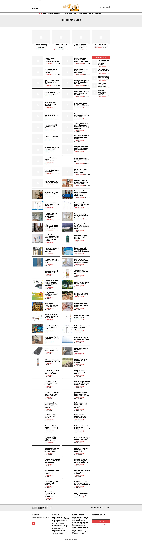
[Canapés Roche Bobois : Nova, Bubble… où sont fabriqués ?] (37, 105)
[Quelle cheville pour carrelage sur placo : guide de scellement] (67, 473)
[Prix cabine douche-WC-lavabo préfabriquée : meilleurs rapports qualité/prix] (37, 216)
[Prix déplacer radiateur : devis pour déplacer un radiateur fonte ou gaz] (37, 440)
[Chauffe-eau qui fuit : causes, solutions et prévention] (37, 417)
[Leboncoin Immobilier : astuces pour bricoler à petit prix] (37, 116)
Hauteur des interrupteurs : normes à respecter (81, 316)
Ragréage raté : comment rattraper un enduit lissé (51, 193)
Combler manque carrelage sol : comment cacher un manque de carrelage (52, 394)
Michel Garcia (45, 49)
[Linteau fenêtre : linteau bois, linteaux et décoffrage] (67, 105)
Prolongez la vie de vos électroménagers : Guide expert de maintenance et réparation (51, 405)
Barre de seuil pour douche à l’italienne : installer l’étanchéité (52, 483)
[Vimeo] (33, 523)
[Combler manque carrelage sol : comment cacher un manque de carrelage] (37, 395)
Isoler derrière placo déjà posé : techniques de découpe (51, 126)
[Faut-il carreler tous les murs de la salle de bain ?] (94, 70)
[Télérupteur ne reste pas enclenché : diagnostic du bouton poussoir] (37, 317)
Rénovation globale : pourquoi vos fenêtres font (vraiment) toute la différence (52, 460)
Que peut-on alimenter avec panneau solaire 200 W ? (52, 349)
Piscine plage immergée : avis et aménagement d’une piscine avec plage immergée (82, 483)
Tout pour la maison (38, 49)
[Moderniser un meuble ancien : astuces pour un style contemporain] (94, 78)
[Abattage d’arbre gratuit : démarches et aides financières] (67, 362)
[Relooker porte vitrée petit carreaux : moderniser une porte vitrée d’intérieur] (67, 216)
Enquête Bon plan (55, 523)
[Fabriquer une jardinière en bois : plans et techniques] (67, 295)
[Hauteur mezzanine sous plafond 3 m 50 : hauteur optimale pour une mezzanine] (67, 406)
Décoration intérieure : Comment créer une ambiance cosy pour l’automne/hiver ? (50, 494)
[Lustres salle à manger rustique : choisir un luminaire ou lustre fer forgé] (67, 60)
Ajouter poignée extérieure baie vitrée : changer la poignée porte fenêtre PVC (81, 460)
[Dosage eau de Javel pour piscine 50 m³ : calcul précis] (67, 339)
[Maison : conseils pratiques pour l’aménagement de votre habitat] (67, 94)
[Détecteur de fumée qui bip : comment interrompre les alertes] (67, 306)
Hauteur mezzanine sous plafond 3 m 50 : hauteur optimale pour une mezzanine (80, 405)
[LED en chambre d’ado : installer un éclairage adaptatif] (67, 373)
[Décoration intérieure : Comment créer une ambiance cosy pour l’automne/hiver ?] (37, 495)
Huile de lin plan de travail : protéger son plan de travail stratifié (52, 338)
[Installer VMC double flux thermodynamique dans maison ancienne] (67, 171)
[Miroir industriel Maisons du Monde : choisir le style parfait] (37, 83)
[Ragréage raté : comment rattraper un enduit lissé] (37, 194)
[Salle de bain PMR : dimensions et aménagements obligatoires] (37, 60)
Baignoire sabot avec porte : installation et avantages (52, 182)
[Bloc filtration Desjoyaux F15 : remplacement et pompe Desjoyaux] (67, 138)
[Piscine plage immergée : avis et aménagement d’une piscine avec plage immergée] (67, 484)
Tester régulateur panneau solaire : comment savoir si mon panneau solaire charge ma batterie (81, 126)
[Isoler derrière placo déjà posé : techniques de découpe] (37, 127)
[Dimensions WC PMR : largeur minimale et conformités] (67, 440)
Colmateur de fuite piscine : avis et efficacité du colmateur (81, 237)
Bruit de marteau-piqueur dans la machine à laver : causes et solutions (51, 226)
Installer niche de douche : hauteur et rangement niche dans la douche (81, 71)
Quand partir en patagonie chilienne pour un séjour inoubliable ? (80, 523)
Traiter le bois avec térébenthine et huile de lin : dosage (81, 271)
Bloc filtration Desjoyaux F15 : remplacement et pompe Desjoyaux (81, 137)
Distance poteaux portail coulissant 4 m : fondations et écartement (81, 115)
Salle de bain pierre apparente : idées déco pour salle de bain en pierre (81, 416)
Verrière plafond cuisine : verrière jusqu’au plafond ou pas (81, 160)
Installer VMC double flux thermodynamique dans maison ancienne (80, 171)
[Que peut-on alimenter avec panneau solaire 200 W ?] (37, 351)
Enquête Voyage (55, 528)
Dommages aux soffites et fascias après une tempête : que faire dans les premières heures (81, 226)
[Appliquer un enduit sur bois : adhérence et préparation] (37, 94)
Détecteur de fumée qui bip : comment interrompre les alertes (81, 305)
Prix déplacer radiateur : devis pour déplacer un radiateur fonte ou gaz (51, 438)
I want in (100, 521)
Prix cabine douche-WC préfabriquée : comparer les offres (52, 260)
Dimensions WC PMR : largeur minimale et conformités (82, 438)
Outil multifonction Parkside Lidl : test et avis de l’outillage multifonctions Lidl (82, 427)
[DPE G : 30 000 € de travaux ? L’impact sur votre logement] (94, 85)
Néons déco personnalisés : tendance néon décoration (102, 93)
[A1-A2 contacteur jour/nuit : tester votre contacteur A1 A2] (37, 362)
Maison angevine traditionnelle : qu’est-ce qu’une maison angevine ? (51, 305)
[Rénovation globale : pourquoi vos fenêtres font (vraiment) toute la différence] (37, 462)
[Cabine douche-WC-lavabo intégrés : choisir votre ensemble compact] (37, 473)
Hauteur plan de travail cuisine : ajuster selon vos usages (61, 46)
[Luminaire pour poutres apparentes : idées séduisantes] (37, 71)
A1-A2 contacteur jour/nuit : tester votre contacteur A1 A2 (52, 360)
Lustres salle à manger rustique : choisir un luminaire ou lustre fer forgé (81, 59)
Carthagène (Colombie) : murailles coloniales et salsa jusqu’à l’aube (60, 526)
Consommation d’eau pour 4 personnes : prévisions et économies (103, 62)
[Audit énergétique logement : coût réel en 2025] (37, 171)
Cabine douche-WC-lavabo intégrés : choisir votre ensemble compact (52, 472)
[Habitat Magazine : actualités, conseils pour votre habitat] (37, 295)
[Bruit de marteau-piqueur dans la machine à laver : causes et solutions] (37, 227)
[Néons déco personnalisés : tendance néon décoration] (94, 92)
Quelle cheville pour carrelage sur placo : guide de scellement (82, 472)
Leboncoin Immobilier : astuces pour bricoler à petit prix (52, 115)
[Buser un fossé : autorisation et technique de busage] (67, 495)
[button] (102, 13)
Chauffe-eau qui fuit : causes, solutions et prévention (50, 416)
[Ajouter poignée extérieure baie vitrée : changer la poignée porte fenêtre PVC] (67, 462)
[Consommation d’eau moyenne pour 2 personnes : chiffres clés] (37, 205)
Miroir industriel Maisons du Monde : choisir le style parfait (52, 82)
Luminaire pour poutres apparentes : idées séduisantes (51, 71)
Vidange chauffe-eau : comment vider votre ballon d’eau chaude (41, 46)
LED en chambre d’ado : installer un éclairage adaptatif (80, 372)
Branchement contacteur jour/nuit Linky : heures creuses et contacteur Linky (81, 394)
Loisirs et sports (75, 533)
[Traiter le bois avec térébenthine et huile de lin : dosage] (67, 273)
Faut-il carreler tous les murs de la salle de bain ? (103, 70)
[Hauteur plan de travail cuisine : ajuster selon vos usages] (61, 37)
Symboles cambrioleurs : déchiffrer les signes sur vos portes (81, 46)
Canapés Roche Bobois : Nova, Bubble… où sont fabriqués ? (51, 104)
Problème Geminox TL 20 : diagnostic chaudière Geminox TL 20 (81, 449)
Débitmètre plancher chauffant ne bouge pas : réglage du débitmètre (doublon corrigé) (81, 193)
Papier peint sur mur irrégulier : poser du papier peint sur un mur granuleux (81, 260)
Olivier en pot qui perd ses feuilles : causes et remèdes (52, 137)
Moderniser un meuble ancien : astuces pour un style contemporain (103, 78)
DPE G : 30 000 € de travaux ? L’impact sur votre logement (103, 85)
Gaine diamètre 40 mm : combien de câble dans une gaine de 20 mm (81, 204)
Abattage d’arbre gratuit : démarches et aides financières (81, 360)
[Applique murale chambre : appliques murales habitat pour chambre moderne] (67, 149)
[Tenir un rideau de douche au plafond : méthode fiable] (101, 37)
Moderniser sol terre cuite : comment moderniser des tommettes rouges (81, 182)
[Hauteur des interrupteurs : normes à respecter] (67, 317)
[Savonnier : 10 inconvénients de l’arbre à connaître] (67, 284)
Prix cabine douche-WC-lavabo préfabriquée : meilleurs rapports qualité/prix (51, 215)
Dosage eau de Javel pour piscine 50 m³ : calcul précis (81, 338)
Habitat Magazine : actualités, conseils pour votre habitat (51, 294)
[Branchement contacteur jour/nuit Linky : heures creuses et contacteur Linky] (67, 395)
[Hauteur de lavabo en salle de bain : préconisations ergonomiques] (67, 328)
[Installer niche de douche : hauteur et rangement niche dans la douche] (67, 71)
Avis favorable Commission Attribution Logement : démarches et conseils (52, 449)
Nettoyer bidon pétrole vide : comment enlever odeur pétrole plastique (52, 327)
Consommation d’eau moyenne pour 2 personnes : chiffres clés (52, 204)
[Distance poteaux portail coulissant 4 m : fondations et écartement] (67, 116)
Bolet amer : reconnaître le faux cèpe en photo (51, 271)
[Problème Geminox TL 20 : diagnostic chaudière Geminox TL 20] (67, 451)
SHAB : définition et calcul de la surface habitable (52, 148)
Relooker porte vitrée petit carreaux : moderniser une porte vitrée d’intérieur (81, 215)
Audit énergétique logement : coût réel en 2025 (52, 170)
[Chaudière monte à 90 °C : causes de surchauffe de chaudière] (37, 384)
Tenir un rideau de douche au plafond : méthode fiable (101, 45)
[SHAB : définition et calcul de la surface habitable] (37, 149)
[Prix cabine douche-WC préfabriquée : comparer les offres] (37, 262)
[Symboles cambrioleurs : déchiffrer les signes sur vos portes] (81, 37)
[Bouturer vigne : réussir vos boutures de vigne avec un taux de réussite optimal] (37, 373)
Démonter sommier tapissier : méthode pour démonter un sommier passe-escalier (82, 383)
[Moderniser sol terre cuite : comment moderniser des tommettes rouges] (67, 183)
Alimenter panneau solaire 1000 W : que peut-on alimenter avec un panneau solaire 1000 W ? (52, 283)
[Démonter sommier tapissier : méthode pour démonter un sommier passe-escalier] (67, 384)
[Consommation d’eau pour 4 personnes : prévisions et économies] (94, 62)
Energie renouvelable (76, 520)
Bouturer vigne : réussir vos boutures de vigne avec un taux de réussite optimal (52, 372)
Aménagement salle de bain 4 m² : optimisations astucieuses (52, 249)
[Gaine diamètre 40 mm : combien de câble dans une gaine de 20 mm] (67, 205)
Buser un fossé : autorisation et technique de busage (81, 494)
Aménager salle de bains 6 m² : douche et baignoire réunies (81, 349)
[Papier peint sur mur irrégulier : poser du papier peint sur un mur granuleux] (67, 262)
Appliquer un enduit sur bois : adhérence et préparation (52, 93)
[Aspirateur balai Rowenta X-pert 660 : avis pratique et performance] (67, 83)
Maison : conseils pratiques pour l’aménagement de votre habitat (81, 93)
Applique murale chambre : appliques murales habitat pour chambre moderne (81, 148)
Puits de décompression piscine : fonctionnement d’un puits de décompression (82, 249)
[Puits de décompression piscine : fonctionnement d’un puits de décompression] (67, 251)
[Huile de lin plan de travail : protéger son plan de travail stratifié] (37, 339)
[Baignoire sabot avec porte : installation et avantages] (37, 183)
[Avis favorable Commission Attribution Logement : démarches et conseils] (37, 451)
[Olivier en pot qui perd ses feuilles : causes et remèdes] (37, 138)
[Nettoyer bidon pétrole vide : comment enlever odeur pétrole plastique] (37, 328)
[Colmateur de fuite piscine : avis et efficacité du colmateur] (67, 238)
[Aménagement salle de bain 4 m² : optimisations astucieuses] (37, 251)
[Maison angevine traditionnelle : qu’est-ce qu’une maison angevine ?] (37, 306)
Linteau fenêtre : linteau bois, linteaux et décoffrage (81, 104)
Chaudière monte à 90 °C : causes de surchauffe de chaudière (51, 383)
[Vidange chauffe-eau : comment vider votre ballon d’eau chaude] (41, 37)
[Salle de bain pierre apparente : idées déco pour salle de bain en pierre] (67, 417)
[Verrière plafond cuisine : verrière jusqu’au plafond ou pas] (67, 160)
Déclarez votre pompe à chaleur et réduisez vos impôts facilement (80, 518)
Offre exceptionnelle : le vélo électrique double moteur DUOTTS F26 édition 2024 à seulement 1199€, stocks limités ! (60, 520)
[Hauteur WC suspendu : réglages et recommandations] (37, 160)
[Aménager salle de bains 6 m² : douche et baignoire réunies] (67, 351)
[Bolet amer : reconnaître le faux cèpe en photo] (37, 273)
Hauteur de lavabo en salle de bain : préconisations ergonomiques (82, 327)
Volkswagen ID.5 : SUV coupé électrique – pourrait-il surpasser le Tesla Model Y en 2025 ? (60, 532)
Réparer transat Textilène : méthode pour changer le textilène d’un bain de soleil (52, 427)
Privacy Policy (104, 524)
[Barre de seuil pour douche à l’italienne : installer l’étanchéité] (37, 484)
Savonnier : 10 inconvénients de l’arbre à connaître (81, 282)
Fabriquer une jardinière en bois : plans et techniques (81, 294)
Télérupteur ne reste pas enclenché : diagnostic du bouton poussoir (51, 316)
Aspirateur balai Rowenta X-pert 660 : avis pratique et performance (81, 82)
